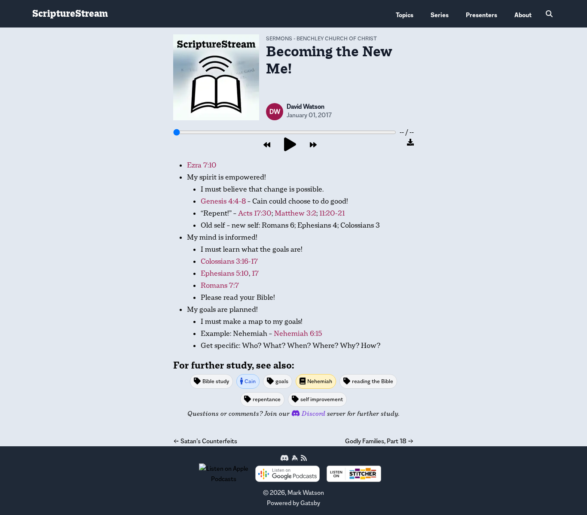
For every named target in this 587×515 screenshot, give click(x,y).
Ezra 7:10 (202, 165)
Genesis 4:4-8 (223, 201)
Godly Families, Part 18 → (379, 441)
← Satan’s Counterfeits (205, 441)
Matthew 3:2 (295, 213)
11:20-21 (332, 213)
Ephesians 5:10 (225, 273)
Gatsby (310, 503)
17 (255, 273)
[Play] (290, 144)
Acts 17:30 (255, 213)
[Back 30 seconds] (266, 145)
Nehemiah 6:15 (298, 333)
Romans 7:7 (220, 285)
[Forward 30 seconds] (313, 145)
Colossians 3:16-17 (229, 261)
